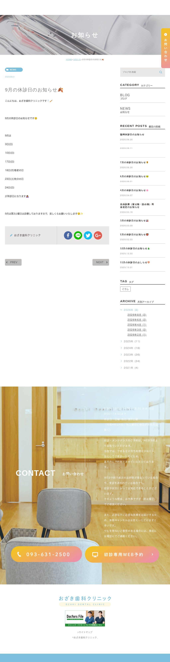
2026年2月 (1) (137, 335)
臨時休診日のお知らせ (132, 134)
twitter (88, 235)
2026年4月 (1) (137, 325)
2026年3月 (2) (137, 330)
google (98, 235)
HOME (69, 59)
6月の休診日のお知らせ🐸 (134, 176)
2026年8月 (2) (137, 315)
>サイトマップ (85, 632)
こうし (125, 289)
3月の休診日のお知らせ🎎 (134, 220)
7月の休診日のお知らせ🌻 (134, 162)
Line (78, 235)
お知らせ (77, 59)
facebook (68, 235)
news (13, 70)
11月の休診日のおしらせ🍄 (135, 262)
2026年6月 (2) (137, 320)
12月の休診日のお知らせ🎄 (135, 248)
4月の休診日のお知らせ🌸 (134, 190)
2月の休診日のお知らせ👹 (134, 234)
